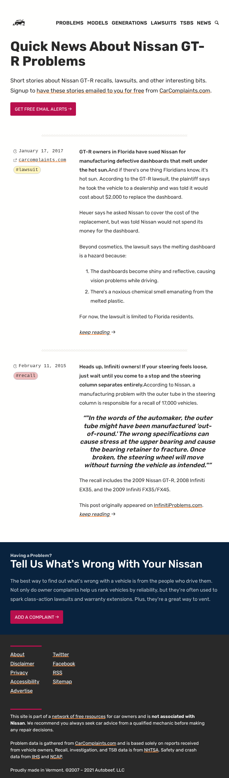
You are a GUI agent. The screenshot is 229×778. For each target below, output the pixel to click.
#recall (25, 375)
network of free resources (79, 716)
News (204, 23)
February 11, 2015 (42, 366)
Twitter (61, 654)
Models (97, 23)
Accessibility (24, 682)
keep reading (109, 333)
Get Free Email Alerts (41, 109)
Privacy (19, 673)
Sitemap (62, 682)
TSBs (187, 23)
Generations (129, 23)
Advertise (21, 691)
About (17, 654)
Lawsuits (163, 23)
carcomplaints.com (42, 160)
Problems (70, 23)
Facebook (64, 664)
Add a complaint (35, 617)
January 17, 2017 (41, 151)
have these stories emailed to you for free (90, 90)
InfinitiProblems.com (178, 505)
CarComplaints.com (184, 90)
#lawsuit (27, 169)
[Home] (18, 23)
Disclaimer (22, 664)
